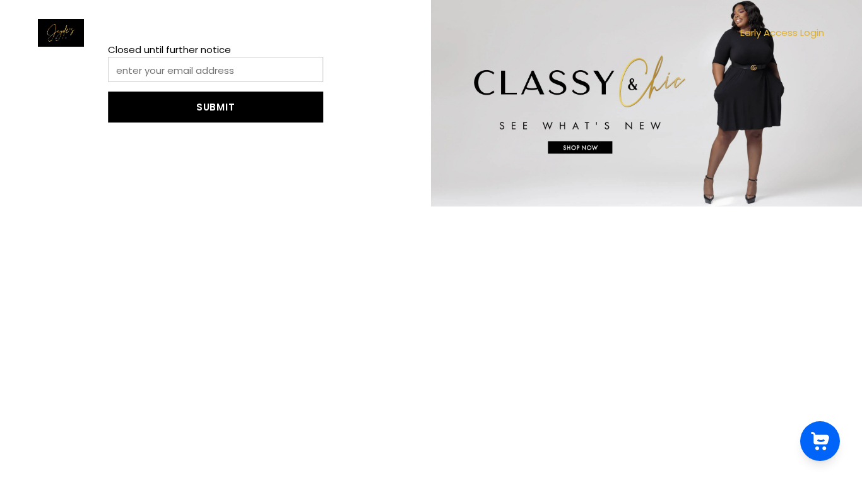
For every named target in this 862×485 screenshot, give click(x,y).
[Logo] (61, 33)
